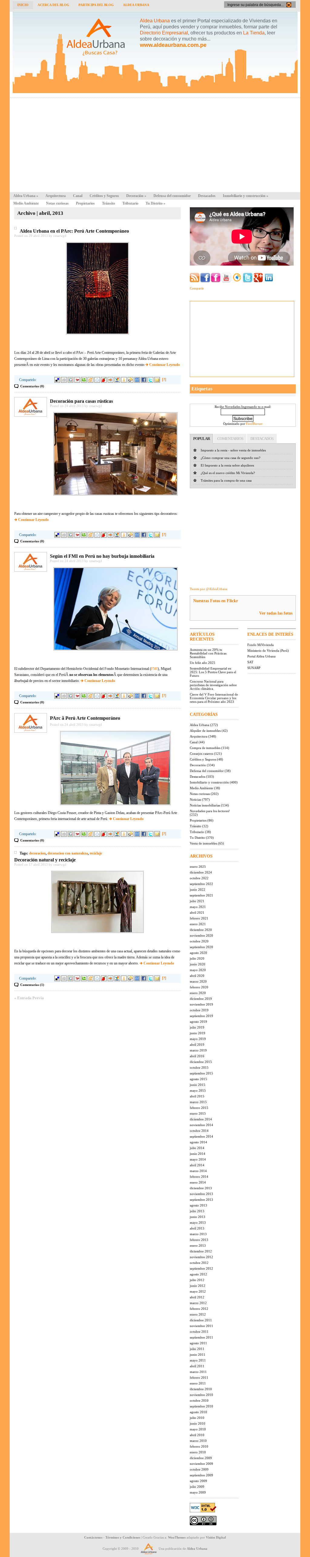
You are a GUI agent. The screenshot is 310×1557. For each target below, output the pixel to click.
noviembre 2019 (201, 1004)
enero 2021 (198, 924)
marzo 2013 (198, 1234)
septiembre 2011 (201, 1337)
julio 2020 (197, 958)
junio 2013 (197, 1217)
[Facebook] (143, 379)
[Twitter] (150, 379)
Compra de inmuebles (205, 748)
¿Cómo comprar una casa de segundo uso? (230, 458)
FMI (154, 669)
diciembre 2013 (201, 1188)
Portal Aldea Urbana (261, 656)
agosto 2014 (198, 1142)
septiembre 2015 (201, 1073)
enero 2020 (198, 993)
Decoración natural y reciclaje (45, 859)
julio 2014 (197, 1148)
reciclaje (96, 853)
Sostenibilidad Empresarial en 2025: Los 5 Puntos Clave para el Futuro (213, 672)
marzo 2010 (198, 1440)
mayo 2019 (198, 1039)
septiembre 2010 (201, 1406)
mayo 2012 (198, 1291)
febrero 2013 (199, 1240)
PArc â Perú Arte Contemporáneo (85, 718)
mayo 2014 (198, 1159)
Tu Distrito (155, 203)
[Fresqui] (97, 379)
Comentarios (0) (32, 386)
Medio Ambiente (26, 203)
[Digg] (64, 379)
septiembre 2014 (201, 1136)
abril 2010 (197, 1435)
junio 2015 (197, 1085)
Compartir (197, 288)
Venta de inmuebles (203, 843)
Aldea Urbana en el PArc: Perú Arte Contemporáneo (74, 231)
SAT (250, 662)
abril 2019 (197, 1044)
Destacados (207, 196)
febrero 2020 (199, 987)
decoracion (37, 853)
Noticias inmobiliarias (205, 805)
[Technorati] (84, 379)
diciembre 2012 (201, 1251)
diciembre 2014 (201, 1119)
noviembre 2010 (201, 1395)
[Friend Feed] (137, 379)
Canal (77, 196)
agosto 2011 (198, 1343)
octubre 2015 (199, 1067)
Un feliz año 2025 (202, 662)
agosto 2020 (198, 953)
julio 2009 (197, 1486)
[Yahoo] (77, 379)
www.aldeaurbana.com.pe (173, 45)
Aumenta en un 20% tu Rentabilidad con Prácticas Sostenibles (208, 653)
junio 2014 (197, 1153)
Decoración (136, 196)
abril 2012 (197, 1297)
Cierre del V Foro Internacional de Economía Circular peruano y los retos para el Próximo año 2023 (214, 698)
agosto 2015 (198, 1079)
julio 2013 (197, 1211)
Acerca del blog (53, 5)
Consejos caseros (201, 753)
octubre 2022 (199, 878)
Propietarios (85, 203)
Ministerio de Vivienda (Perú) (268, 650)
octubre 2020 (199, 941)
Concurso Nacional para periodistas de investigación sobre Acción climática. (213, 685)
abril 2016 (197, 1056)
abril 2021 (197, 912)
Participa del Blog (96, 5)
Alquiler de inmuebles (205, 730)
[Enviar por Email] (157, 379)
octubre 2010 (199, 1400)
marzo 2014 (198, 1171)
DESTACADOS (261, 438)
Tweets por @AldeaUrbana (208, 589)
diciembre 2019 (201, 998)
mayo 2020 (198, 970)
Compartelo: (28, 380)
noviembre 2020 (201, 935)
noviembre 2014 (201, 1125)
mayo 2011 (198, 1360)
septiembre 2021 (201, 895)
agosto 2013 (198, 1205)
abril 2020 (197, 975)
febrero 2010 (199, 1446)
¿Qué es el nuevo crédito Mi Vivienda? (228, 473)
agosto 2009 (198, 1481)
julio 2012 (197, 1280)
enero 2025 (198, 866)
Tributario (130, 203)
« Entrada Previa (29, 998)
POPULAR (201, 438)
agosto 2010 (198, 1412)
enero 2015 (198, 1113)
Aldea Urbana (136, 5)
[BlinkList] (110, 379)
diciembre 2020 (201, 930)
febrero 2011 (199, 1377)
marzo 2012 (198, 1303)
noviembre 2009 (201, 1463)
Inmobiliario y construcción (245, 196)
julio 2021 (197, 901)
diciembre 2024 (201, 872)
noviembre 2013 (201, 1194)
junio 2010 (197, 1423)
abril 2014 (197, 1165)
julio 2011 (197, 1349)
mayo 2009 (198, 1492)
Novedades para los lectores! (210, 811)
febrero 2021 (199, 918)
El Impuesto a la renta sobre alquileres (227, 465)
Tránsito (108, 203)
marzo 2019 (198, 1050)
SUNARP (253, 668)
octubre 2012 (199, 1263)
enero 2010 (198, 1452)
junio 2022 (197, 889)
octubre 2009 (199, 1469)
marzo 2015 (198, 1102)
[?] (164, 379)
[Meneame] (90, 379)
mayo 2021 (198, 907)
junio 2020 (197, 964)
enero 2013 (198, 1245)
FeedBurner (254, 423)
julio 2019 (197, 1027)
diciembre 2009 (201, 1458)
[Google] (70, 379)
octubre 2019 (199, 1010)
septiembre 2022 (201, 884)
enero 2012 (198, 1314)
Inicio (22, 5)
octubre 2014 (199, 1130)
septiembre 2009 (201, 1475)
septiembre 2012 (201, 1268)
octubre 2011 (199, 1331)
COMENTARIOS (230, 438)
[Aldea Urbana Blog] (155, 92)
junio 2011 (197, 1354)
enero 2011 (198, 1383)
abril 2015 (197, 1096)
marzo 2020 (198, 981)
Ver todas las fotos (275, 613)
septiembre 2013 (201, 1199)
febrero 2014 (199, 1176)
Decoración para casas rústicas (81, 401)
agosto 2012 (198, 1274)
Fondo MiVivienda (260, 645)
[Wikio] (130, 379)
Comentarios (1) (32, 985)
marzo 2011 (198, 1372)
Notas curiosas (57, 203)
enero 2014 (198, 1182)
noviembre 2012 (201, 1257)
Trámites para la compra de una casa (226, 480)
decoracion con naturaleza (68, 853)
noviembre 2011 (201, 1326)
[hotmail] (117, 379)
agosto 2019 (198, 1021)
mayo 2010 (198, 1429)
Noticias (195, 799)
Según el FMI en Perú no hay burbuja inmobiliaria (102, 556)
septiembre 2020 (201, 947)
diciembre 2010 (201, 1389)
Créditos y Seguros (104, 196)
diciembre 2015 (201, 1062)
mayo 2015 (198, 1090)
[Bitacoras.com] (123, 379)
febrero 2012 (199, 1308)
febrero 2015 (199, 1108)
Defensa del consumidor (172, 196)
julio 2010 (197, 1418)
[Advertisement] (155, 143)
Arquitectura (55, 196)
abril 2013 (197, 1228)
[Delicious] (57, 379)
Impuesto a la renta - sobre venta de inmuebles (233, 450)
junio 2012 (197, 1285)
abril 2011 (197, 1366)
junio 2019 (197, 1033)
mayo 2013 (198, 1222)
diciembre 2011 (201, 1320)
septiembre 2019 (201, 1016)
